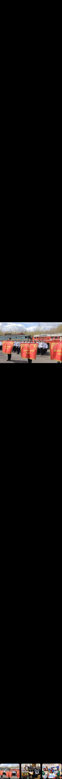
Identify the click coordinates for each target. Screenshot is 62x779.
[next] (56, 385)
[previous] (5, 385)
